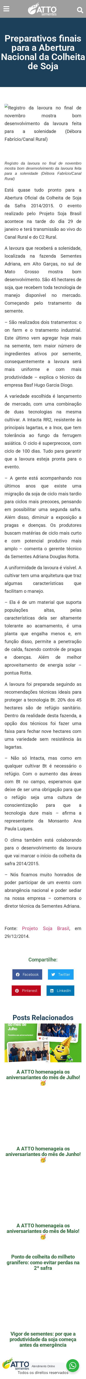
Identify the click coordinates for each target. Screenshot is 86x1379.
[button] (6, 9)
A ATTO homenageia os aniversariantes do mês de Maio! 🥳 (43, 1231)
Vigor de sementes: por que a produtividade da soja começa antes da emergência (43, 1339)
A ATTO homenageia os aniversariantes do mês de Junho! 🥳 (43, 1154)
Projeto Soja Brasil (45, 928)
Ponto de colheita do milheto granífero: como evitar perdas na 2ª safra (43, 1262)
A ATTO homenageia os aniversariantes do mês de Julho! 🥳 (43, 1077)
